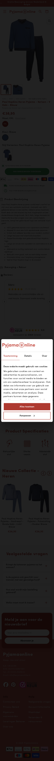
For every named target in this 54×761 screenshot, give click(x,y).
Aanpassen (25, 415)
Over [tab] (44, 356)
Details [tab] (28, 356)
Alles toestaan (27, 406)
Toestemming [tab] (10, 356)
